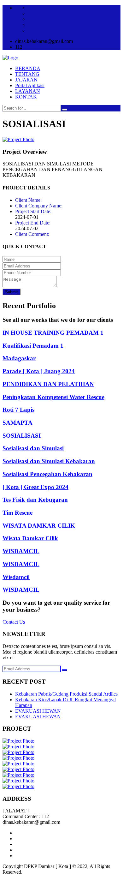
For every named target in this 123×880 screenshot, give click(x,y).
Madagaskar (19, 358)
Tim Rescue (17, 512)
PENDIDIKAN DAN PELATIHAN (48, 384)
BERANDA (27, 68)
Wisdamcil (16, 577)
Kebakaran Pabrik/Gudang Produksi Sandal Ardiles (66, 694)
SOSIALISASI (22, 435)
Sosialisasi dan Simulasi (33, 448)
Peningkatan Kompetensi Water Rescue (53, 397)
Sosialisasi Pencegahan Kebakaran (47, 474)
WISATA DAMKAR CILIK (39, 525)
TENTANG (27, 74)
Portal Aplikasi (29, 85)
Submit (11, 292)
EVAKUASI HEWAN (38, 711)
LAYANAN (27, 91)
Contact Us (14, 622)
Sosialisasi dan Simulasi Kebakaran (49, 461)
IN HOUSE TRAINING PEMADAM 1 (53, 332)
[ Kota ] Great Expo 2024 (35, 487)
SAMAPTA (17, 422)
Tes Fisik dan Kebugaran (35, 499)
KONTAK (26, 96)
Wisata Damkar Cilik (30, 538)
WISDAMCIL (21, 551)
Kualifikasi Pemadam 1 (33, 345)
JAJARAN (26, 79)
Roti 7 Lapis (18, 409)
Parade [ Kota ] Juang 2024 (39, 371)
